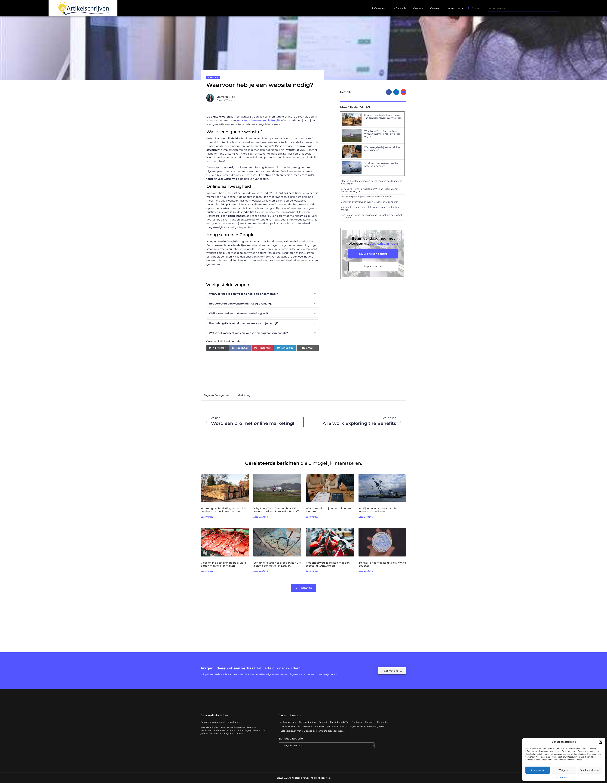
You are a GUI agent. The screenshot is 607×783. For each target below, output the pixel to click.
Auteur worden (456, 8)
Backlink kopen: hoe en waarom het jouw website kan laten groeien (350, 726)
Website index (287, 726)
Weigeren (563, 770)
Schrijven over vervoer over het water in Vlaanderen (381, 164)
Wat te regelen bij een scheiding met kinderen (382, 148)
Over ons (418, 8)
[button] (600, 741)
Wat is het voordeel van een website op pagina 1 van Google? (262, 333)
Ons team (435, 8)
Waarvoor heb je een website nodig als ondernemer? (262, 293)
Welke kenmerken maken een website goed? (262, 313)
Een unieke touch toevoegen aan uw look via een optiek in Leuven (371, 216)
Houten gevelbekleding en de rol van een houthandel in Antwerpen (383, 116)
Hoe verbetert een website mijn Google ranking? (262, 303)
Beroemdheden (307, 722)
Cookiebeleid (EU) (339, 722)
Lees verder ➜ (208, 517)
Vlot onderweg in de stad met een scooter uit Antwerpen (328, 564)
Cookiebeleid (562, 777)
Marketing (213, 77)
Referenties (378, 8)
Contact (476, 8)
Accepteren (538, 770)
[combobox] (522, 8)
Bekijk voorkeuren (590, 770)
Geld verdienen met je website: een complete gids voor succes (312, 731)
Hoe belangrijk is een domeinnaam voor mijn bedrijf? (262, 323)
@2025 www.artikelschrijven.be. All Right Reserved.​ (304, 778)
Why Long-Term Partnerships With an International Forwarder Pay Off (382, 134)
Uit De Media (399, 8)
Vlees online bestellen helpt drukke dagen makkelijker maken (370, 208)
